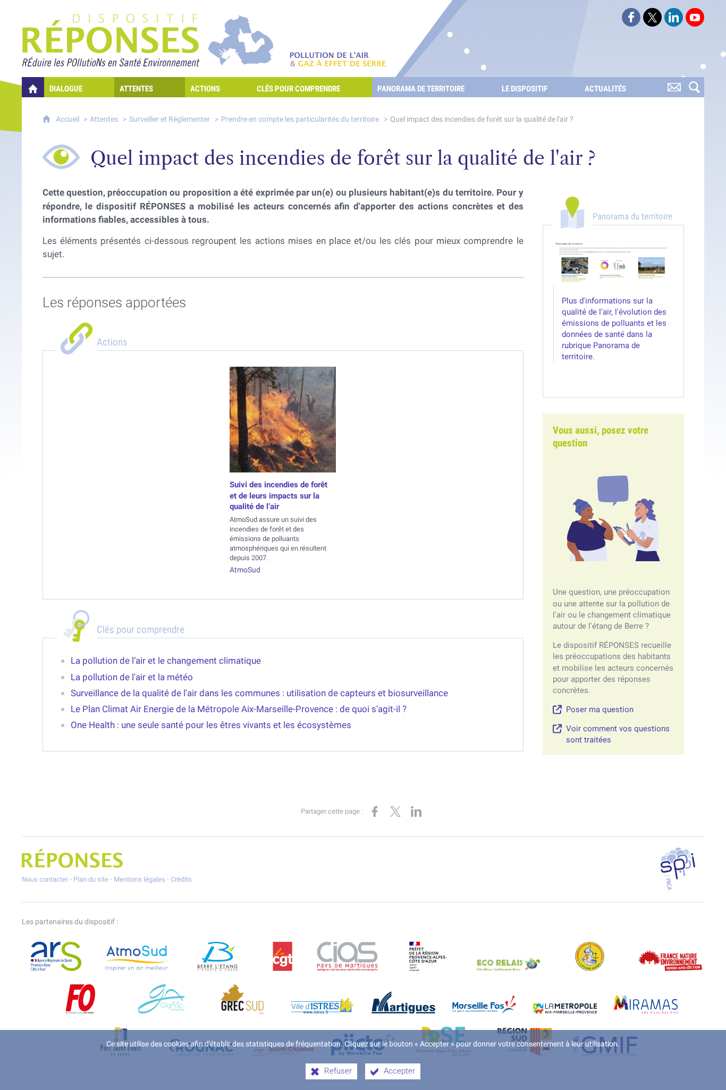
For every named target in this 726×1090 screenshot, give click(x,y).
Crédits (181, 879)
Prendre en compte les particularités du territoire (300, 119)
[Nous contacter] (674, 87)
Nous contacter (45, 879)
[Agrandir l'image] (613, 262)
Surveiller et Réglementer (169, 119)
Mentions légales (139, 879)
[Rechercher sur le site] (694, 87)
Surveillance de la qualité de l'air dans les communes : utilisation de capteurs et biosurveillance (259, 693)
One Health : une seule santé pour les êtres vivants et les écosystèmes (211, 725)
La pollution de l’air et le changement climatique (166, 660)
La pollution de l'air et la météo (132, 677)
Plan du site (90, 879)
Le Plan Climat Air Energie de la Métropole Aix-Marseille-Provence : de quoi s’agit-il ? (239, 709)
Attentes (104, 119)
